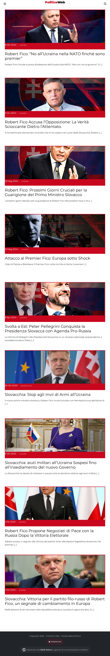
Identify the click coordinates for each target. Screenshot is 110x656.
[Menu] (5, 4)
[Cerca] (105, 4)
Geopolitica (26, 386)
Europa (23, 45)
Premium (56, 642)
